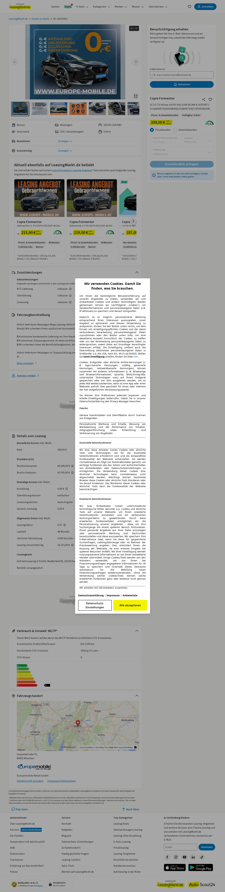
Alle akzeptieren (130, 605)
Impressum (113, 595)
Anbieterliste (130, 595)
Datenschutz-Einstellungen (95, 605)
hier (135, 356)
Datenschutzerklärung (91, 595)
